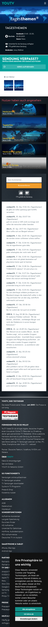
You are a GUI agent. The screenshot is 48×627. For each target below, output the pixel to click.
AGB (3, 503)
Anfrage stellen (8, 623)
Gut (21, 193)
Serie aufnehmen (25, 66)
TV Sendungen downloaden (13, 483)
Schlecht (27, 193)
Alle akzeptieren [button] (28, 609)
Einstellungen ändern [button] (28, 619)
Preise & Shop (7, 489)
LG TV (4, 593)
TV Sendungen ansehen (11, 480)
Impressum (6, 509)
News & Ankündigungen (11, 461)
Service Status (7, 464)
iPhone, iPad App (8, 548)
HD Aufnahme (7, 525)
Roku (4, 581)
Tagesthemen (16, 28)
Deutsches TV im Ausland (12, 537)
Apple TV (5, 577)
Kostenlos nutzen (9, 492)
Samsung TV (7, 590)
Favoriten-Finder (8, 522)
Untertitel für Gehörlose (11, 528)
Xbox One (6, 584)
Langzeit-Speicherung (10, 519)
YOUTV (8, 3)
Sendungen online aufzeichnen (14, 477)
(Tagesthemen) (36, 207)
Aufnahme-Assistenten (11, 516)
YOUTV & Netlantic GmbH (12, 467)
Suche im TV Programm (11, 486)
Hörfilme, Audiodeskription (12, 531)
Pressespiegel (7, 609)
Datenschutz (7, 506)
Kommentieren (24, 186)
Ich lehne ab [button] (29, 614)
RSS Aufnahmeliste (9, 534)
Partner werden (8, 564)
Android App (7, 551)
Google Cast (7, 587)
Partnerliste (6, 561)
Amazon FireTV (8, 571)
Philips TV (5, 596)
